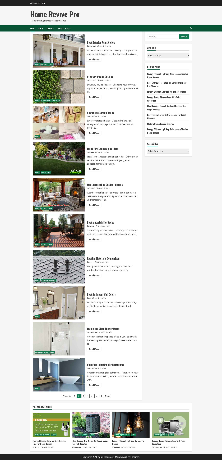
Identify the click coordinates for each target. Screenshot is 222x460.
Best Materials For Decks (59, 230)
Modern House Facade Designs (160, 123)
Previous (67, 396)
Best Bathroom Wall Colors (59, 302)
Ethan (91, 152)
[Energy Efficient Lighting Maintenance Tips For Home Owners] (51, 425)
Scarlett (92, 46)
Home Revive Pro (55, 14)
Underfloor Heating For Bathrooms (59, 374)
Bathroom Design (41, 352)
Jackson (92, 80)
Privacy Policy (64, 28)
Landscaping (45, 172)
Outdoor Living (46, 208)
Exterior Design (47, 64)
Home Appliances (81, 435)
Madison (77, 447)
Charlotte (93, 332)
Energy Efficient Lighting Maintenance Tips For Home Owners (49, 442)
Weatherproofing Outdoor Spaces (59, 194)
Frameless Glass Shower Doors (59, 338)
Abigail (117, 447)
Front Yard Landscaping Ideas (59, 158)
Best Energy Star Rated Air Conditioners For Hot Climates (90, 442)
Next (107, 396)
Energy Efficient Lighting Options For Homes (166, 91)
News (37, 64)
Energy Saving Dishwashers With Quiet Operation (169, 442)
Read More (95, 59)
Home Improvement (48, 280)
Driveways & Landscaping (50, 100)
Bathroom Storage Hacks (59, 122)
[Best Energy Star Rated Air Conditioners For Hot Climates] (91, 425)
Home (32, 28)
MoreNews (120, 457)
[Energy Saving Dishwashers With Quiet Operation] (170, 425)
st (90, 116)
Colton (91, 188)
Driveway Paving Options (59, 86)
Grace (37, 447)
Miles (91, 262)
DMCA (40, 28)
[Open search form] (191, 28)
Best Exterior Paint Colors (59, 50)
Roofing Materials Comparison (59, 266)
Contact (50, 28)
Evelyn (91, 226)
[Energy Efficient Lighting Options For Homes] (131, 425)
